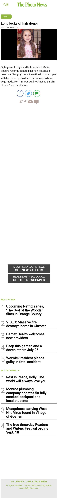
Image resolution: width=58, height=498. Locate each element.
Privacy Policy (45, 485)
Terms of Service (31, 485)
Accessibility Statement (29, 488)
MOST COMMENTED (10, 370)
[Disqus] (29, 145)
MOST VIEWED (8, 299)
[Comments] (36, 93)
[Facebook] (20, 93)
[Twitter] (28, 93)
